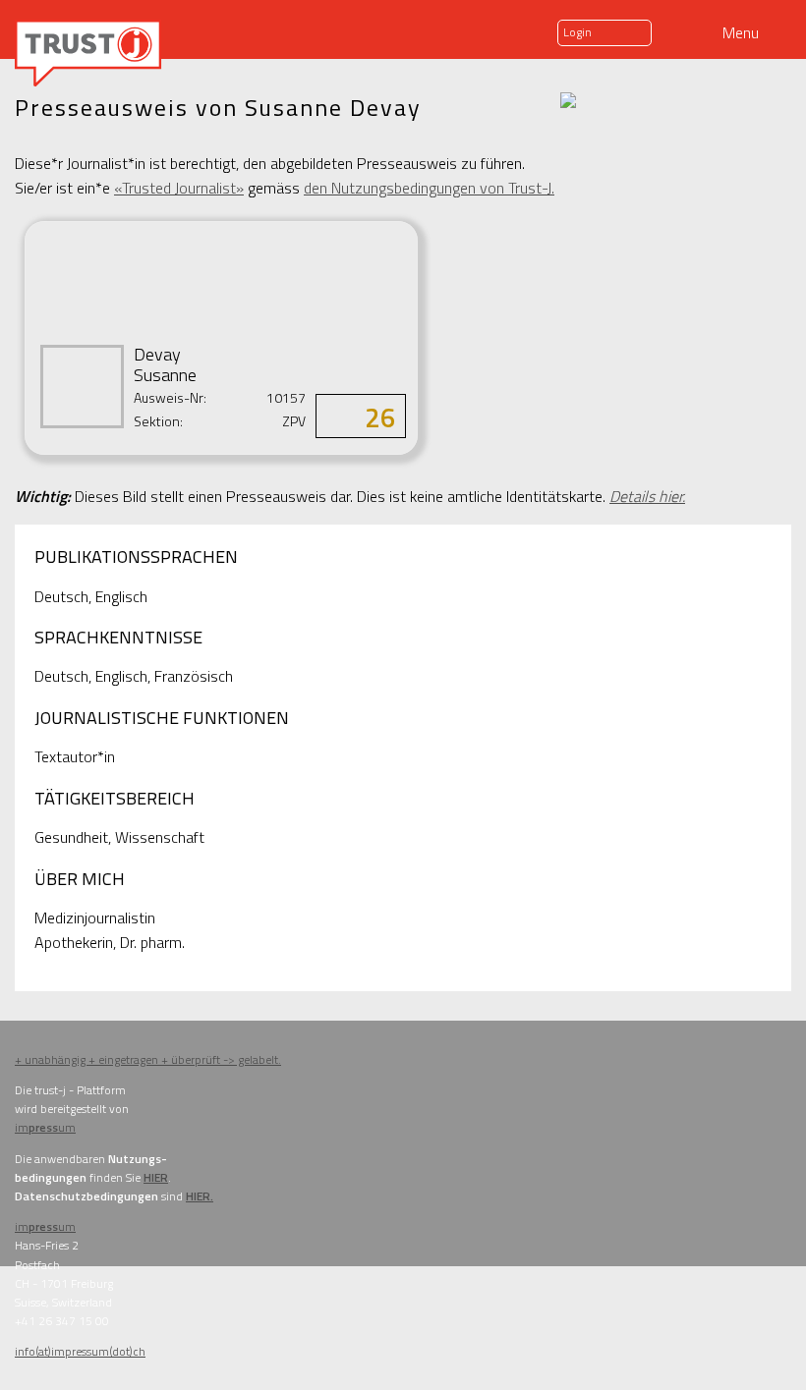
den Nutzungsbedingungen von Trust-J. (429, 187)
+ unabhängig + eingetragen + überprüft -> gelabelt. (148, 1059)
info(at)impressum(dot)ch (80, 1351)
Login (577, 32)
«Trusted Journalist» (179, 187)
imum (45, 1127)
